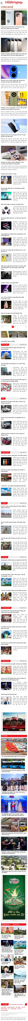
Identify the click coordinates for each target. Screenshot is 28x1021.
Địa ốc (23, 1007)
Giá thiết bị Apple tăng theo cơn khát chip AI (14, 455)
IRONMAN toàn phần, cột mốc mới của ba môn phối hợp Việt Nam (13, 793)
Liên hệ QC (14, 338)
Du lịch (16, 924)
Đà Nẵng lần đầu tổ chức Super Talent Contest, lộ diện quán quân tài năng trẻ (13, 814)
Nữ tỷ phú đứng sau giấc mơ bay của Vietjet (14, 664)
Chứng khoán (10, 1007)
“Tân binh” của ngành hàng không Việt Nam (13, 486)
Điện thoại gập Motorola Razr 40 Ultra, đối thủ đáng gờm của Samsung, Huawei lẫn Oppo (13, 267)
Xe (8, 1008)
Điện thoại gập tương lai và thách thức (12, 204)
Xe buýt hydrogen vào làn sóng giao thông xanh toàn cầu (13, 771)
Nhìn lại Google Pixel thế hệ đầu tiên (11, 313)
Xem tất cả (23, 344)
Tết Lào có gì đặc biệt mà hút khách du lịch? (14, 590)
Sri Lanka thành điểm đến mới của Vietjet (13, 756)
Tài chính (18, 1007)
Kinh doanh (4, 1008)
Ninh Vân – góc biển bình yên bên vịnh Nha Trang (19, 981)
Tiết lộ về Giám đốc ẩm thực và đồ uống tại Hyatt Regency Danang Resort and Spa (7, 992)
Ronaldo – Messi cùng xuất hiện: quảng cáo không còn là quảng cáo (14, 852)
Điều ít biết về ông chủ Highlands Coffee (7, 976)
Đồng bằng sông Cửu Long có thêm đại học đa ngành (14, 872)
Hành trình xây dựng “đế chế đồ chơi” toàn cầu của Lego (14, 834)
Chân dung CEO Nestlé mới (9, 694)
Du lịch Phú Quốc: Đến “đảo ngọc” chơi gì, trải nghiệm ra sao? (19, 952)
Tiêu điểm (4, 735)
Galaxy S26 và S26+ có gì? (9, 174)
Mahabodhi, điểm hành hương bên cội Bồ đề (14, 560)
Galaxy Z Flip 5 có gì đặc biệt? (10, 282)
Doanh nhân (5, 924)
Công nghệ (13, 1008)
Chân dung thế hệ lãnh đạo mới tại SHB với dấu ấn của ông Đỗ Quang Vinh (7, 949)
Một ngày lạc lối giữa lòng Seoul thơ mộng (19, 995)
